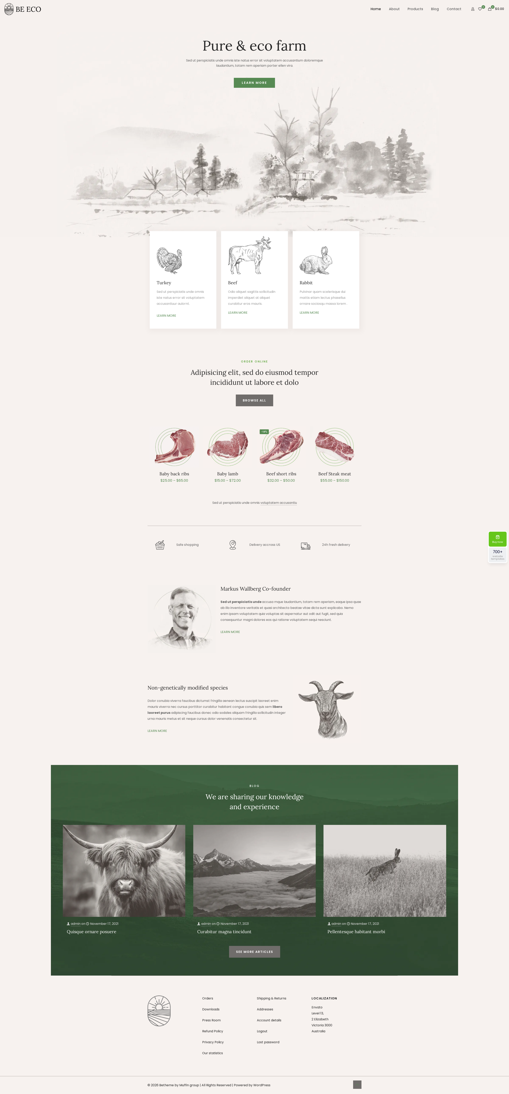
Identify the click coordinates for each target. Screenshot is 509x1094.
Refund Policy (212, 1031)
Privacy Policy (213, 1042)
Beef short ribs (281, 474)
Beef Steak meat (334, 474)
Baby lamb (227, 474)
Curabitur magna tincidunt (224, 931)
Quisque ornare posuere (91, 931)
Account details (269, 1020)
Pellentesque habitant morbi (356, 931)
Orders (207, 998)
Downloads (211, 1009)
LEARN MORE (254, 82)
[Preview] (193, 449)
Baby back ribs (174, 474)
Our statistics (212, 1053)
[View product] (193, 432)
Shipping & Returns (271, 998)
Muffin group (189, 1085)
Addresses (265, 1009)
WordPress (261, 1085)
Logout (262, 1031)
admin (76, 923)
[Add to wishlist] (193, 440)
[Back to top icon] (357, 1084)
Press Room (211, 1020)
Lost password (268, 1042)
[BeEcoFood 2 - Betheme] (23, 9)
